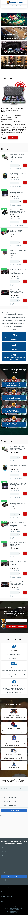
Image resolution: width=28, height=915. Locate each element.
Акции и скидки (5, 887)
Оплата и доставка (6, 896)
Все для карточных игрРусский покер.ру (12, 912)
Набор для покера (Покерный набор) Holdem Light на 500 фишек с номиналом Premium (18, 156)
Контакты (3, 901)
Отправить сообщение (14, 876)
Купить (14, 138)
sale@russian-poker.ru (10, 805)
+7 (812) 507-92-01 (10, 801)
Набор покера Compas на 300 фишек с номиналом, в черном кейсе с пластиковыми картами (18, 232)
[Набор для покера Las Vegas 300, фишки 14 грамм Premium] (5, 176)
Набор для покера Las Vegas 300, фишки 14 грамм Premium (18, 174)
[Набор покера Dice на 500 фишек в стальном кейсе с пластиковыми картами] (5, 292)
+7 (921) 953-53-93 (10, 797)
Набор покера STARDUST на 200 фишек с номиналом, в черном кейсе (18, 192)
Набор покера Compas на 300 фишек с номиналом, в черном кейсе (18, 252)
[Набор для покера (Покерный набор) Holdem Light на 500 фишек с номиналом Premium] (5, 157)
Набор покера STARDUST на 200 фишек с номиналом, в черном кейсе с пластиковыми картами (18, 212)
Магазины (4, 891)
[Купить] (25, 165)
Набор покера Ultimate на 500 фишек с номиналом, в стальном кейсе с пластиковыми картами (18, 271)
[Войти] (24, 6)
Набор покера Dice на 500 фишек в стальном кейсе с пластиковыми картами (17, 291)
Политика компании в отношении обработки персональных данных (14, 909)
